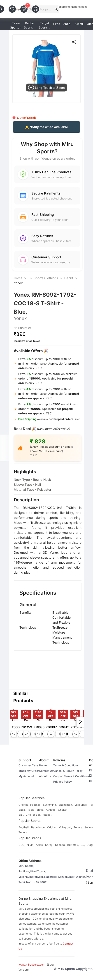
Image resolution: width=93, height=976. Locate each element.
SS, (83, 844)
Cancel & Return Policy (68, 770)
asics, (39, 844)
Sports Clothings (46, 278)
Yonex (18, 283)
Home (18, 278)
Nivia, (30, 844)
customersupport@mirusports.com (65, 6)
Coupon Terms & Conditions (71, 776)
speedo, (60, 844)
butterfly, (73, 844)
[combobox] (41, 9)
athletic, (51, 809)
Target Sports (44, 25)
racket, (47, 814)
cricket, (23, 804)
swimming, (50, 804)
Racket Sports (29, 25)
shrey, (49, 844)
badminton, (65, 804)
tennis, (78, 827)
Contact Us (46, 770)
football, (35, 804)
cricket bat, (33, 814)
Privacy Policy (62, 781)
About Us (45, 776)
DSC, (22, 844)
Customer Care (28, 765)
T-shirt (68, 278)
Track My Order (29, 770)
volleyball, (80, 804)
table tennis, (35, 809)
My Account (26, 776)
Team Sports (15, 25)
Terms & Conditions (65, 765)
